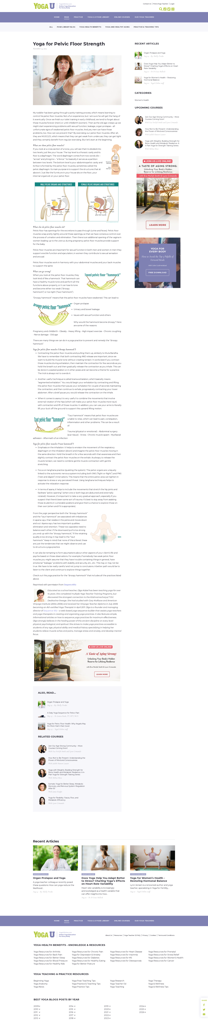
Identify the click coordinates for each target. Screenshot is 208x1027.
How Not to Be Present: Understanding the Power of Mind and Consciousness (66, 759)
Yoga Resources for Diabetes (85, 958)
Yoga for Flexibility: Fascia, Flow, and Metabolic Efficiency (63, 799)
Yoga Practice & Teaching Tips (86, 984)
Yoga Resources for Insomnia (124, 955)
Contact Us (147, 4)
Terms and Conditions (166, 935)
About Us (108, 935)
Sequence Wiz (50, 611)
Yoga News (39, 987)
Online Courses (122, 17)
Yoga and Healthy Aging (117, 27)
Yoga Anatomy (41, 984)
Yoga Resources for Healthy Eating (88, 961)
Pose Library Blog (66, 27)
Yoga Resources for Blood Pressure (51, 961)
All (51, 27)
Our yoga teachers (144, 17)
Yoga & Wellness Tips (158, 987)
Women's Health (142, 100)
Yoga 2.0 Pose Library (98, 17)
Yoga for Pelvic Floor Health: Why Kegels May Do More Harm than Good (66, 725)
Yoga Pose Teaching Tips (83, 981)
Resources (118, 935)
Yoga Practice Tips (80, 987)
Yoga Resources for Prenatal (162, 952)
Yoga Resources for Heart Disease (126, 952)
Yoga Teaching (117, 987)
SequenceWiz (70, 585)
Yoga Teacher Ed (118, 984)
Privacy (145, 935)
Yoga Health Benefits (90, 27)
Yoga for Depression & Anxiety (86, 955)
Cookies (153, 935)
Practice (78, 17)
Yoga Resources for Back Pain (48, 955)
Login (172, 4)
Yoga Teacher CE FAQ (132, 935)
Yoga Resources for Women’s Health (165, 958)
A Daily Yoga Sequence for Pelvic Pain (63, 713)
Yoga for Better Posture (83, 964)
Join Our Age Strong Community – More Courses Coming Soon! (65, 747)
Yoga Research (117, 981)
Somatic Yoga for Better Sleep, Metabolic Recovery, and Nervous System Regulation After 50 (66, 786)
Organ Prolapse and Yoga (58, 702)
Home (56, 17)
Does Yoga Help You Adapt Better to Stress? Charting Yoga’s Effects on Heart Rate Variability (161, 66)
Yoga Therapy (155, 981)
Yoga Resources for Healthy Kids (49, 964)
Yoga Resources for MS (121, 958)
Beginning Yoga (41, 981)
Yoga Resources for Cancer (161, 961)
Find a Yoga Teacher (160, 4)
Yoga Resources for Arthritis (47, 952)
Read (66, 17)
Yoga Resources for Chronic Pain (87, 952)
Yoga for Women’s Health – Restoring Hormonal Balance (160, 79)
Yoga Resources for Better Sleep (49, 958)
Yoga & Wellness (156, 984)
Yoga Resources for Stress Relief (163, 955)
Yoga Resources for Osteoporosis (125, 961)
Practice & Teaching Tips (146, 27)
